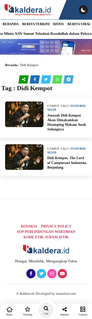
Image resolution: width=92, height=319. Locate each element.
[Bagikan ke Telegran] (68, 79)
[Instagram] (51, 274)
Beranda (11, 65)
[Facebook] (30, 274)
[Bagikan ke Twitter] (46, 79)
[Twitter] (41, 274)
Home (9, 314)
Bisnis (58, 24)
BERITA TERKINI (36, 24)
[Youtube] (61, 274)
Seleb (51, 109)
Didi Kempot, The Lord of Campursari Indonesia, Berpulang (67, 162)
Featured (78, 105)
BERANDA (11, 24)
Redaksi (29, 226)
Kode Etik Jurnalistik (46, 237)
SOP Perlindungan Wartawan (46, 232)
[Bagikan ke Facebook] (35, 79)
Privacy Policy (56, 226)
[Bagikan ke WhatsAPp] (57, 79)
